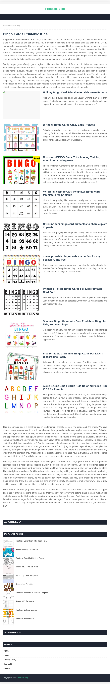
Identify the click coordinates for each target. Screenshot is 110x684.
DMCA (6, 651)
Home (5, 26)
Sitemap (7, 668)
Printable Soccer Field (25, 619)
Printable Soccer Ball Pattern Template (32, 593)
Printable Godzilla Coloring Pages (30, 558)
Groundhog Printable (24, 584)
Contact (7, 655)
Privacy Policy (10, 660)
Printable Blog (55, 8)
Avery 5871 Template (25, 601)
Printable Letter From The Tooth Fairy (31, 541)
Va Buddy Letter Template (27, 575)
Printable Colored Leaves (26, 610)
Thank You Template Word (27, 567)
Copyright (8, 664)
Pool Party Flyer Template (27, 549)
